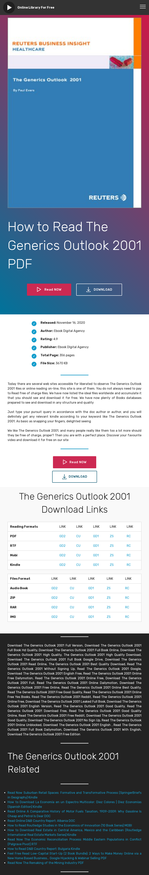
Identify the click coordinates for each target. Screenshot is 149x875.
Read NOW (53, 289)
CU (78, 536)
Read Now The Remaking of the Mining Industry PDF (46, 863)
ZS (112, 536)
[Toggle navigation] (143, 6)
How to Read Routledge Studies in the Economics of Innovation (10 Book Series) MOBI (70, 825)
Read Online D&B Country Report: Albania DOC (41, 821)
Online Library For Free (35, 7)
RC (129, 536)
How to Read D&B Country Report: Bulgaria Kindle (44, 849)
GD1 (96, 536)
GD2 (62, 536)
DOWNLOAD (103, 289)
